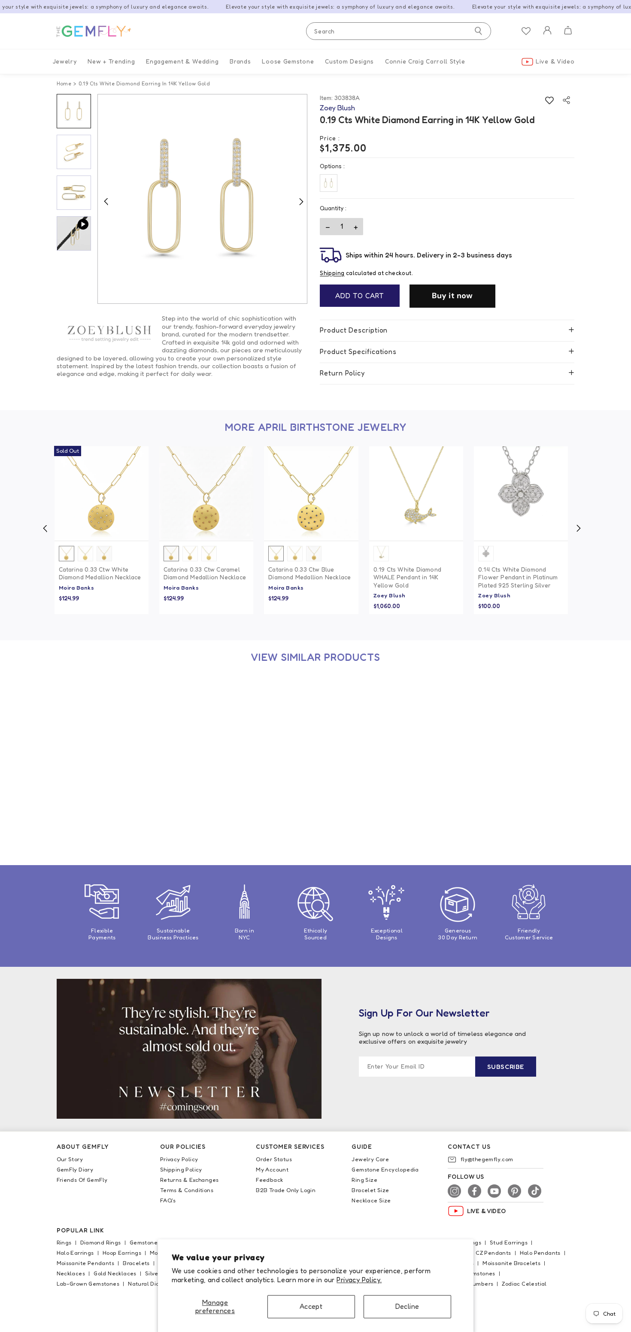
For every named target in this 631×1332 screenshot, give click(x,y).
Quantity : (333, 208)
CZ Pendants (493, 1252)
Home (64, 83)
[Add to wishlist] (549, 100)
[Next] (300, 201)
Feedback (269, 1179)
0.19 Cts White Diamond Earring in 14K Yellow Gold (97, 803)
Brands (240, 61)
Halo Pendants (540, 1252)
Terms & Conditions (186, 1190)
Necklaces (71, 1273)
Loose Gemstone (288, 61)
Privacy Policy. (359, 1279)
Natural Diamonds (152, 1283)
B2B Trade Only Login (286, 1190)
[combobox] (398, 31)
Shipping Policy (181, 1169)
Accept (311, 1306)
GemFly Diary (75, 1169)
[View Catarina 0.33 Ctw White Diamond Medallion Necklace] (102, 493)
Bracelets (136, 1262)
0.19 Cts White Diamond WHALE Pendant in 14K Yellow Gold (407, 577)
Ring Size (364, 1179)
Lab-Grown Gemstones (88, 1283)
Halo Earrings (75, 1252)
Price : (330, 138)
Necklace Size (371, 1200)
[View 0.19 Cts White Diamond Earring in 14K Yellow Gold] (102, 723)
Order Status (274, 1159)
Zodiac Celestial (524, 1283)
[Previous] (106, 201)
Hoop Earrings (122, 1252)
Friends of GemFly (82, 1179)
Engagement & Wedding (182, 61)
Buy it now (452, 296)
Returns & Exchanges (189, 1179)
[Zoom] (202, 199)
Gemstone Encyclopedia (385, 1169)
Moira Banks (76, 587)
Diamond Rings (100, 1242)
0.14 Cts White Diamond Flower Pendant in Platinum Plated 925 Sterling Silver (518, 577)
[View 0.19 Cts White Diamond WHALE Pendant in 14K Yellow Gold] (416, 493)
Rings (64, 1242)
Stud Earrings (509, 1242)
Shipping (332, 272)
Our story (70, 1159)
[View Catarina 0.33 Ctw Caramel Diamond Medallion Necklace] (206, 493)
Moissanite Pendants (86, 1262)
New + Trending (111, 61)
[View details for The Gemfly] (100, 31)
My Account (272, 1169)
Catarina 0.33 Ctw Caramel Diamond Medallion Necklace (205, 573)
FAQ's (168, 1200)
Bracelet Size (370, 1190)
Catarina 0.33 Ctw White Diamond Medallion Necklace (100, 573)
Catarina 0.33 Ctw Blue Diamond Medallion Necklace (309, 573)
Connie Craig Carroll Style (425, 61)
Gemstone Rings (152, 1242)
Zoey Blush (389, 595)
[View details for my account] (547, 35)
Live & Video (555, 61)
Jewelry (65, 61)
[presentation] (45, 528)
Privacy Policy (179, 1159)
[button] (568, 31)
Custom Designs (349, 61)
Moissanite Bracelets (511, 1262)
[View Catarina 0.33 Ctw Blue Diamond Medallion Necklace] (311, 493)
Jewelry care (370, 1159)
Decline (407, 1306)
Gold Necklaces (115, 1273)
